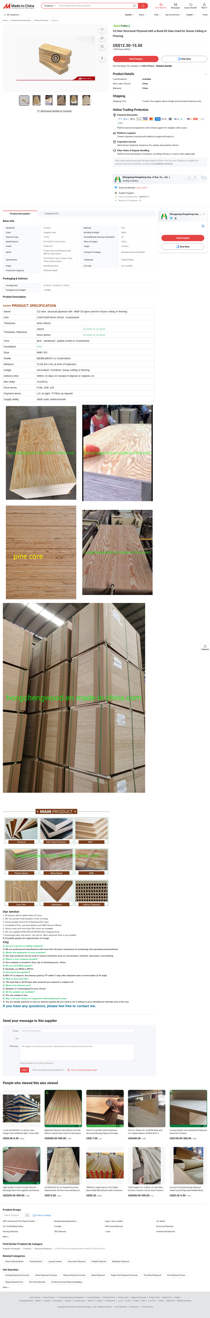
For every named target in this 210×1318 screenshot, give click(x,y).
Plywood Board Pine (14, 1282)
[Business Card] (203, 225)
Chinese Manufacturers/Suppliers (71, 1297)
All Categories (13, 14)
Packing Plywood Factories (17, 1275)
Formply (57, 1226)
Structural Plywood (164, 1226)
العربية (120, 1300)
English (38, 1300)
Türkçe (160, 1300)
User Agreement (121, 1307)
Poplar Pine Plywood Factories (124, 1275)
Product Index (154, 1297)
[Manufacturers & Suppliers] (18, 6)
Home (5, 20)
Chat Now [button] (186, 59)
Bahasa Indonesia (184, 1300)
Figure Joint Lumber (114, 1221)
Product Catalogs (43, 1215)
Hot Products (35, 1297)
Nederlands (110, 1300)
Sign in (204, 7)
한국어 (128, 1300)
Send (24, 1070)
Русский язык (79, 1300)
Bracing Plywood (10, 1231)
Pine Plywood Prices (176, 1275)
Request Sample (164, 66)
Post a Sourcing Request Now (82, 1070)
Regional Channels (139, 1297)
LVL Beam (160, 1221)
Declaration (134, 1307)
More (5, 1287)
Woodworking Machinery (65, 1221)
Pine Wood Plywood (152, 1275)
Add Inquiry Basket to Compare (56, 111)
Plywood (54, 20)
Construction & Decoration (21, 20)
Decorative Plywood (76, 1261)
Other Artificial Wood (14, 1261)
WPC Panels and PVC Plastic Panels (19, 1221)
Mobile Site (167, 1297)
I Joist (107, 1231)
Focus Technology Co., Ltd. (86, 1307)
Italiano (91, 1300)
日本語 (136, 1300)
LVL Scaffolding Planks (13, 1226)
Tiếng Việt (170, 1300)
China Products (49, 1297)
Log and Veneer (55, 1261)
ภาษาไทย (151, 1300)
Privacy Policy (147, 1307)
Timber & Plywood (41, 20)
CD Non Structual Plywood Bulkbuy (66, 1282)
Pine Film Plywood (37, 1282)
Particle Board (35, 1261)
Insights (177, 1297)
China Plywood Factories (46, 1275)
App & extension (172, 14)
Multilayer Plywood (120, 1261)
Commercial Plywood (165, 1231)
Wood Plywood (98, 1275)
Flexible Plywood (98, 1261)
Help (156, 14)
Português (57, 1300)
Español (47, 1300)
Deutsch (100, 1300)
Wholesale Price (109, 1297)
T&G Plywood (60, 1231)
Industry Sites (123, 1297)
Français (67, 1300)
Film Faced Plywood (114, 1226)
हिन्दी (143, 1300)
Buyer (141, 14)
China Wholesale (93, 1297)
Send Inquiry (135, 59)
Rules (205, 14)
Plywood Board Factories (74, 1275)
